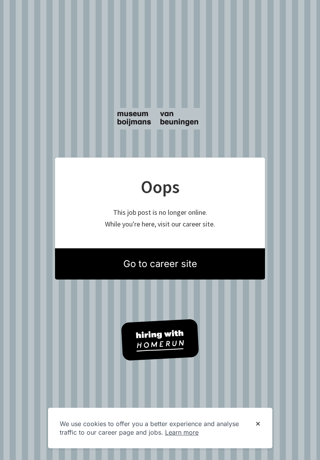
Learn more (182, 432)
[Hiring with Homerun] (160, 339)
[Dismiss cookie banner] (258, 424)
